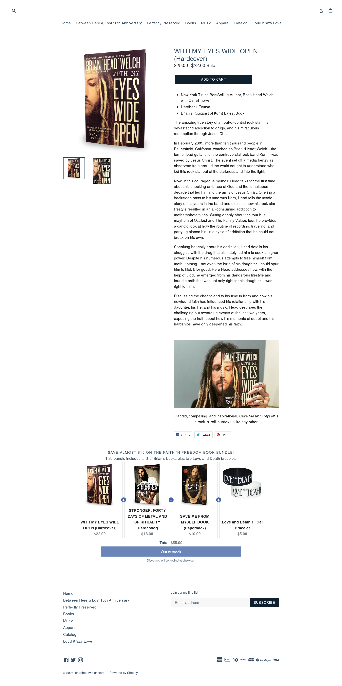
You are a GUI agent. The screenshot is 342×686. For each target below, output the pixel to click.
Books (190, 22)
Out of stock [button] (171, 551)
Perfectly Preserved (163, 22)
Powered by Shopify (123, 672)
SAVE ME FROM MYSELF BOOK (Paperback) (194, 522)
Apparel (222, 22)
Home (66, 22)
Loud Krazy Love (267, 22)
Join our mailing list (184, 592)
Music (206, 22)
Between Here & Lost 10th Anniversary (109, 22)
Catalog (241, 22)
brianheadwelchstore (89, 672)
